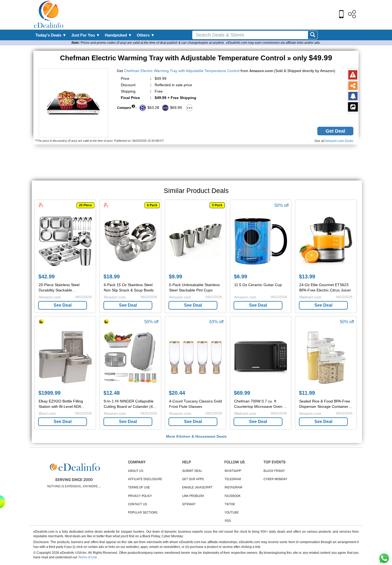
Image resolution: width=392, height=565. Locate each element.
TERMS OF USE (139, 487)
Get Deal (335, 131)
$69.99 (242, 393)
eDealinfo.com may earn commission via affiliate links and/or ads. (273, 43)
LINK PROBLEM (193, 496)
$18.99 (111, 276)
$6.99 (240, 276)
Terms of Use (87, 557)
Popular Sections (142, 512)
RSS (228, 521)
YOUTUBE (232, 512)
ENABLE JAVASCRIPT (197, 487)
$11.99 (307, 393)
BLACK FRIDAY (274, 471)
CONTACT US (137, 504)
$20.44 (177, 393)
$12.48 (111, 393)
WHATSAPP (233, 471)
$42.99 (46, 276)
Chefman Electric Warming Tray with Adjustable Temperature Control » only (196, 58)
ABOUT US (135, 471)
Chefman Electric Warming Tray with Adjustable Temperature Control (181, 71)
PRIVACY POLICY (140, 496)
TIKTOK (230, 504)
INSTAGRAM (233, 487)
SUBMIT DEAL (192, 471)
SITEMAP (188, 504)
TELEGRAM (233, 479)
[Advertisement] (207, 15)
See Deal (62, 305)
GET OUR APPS (193, 479)
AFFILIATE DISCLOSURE (145, 479)
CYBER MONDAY (275, 479)
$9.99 (175, 276)
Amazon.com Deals (339, 141)
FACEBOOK (233, 496)
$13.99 (307, 276)
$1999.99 (49, 393)
